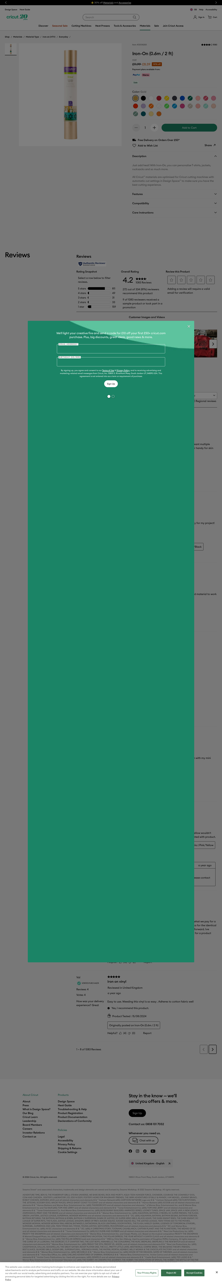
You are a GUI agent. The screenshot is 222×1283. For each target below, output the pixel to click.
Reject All (171, 1272)
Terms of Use (108, 370)
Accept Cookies (194, 1272)
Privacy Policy (123, 370)
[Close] (188, 326)
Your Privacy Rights (147, 1272)
